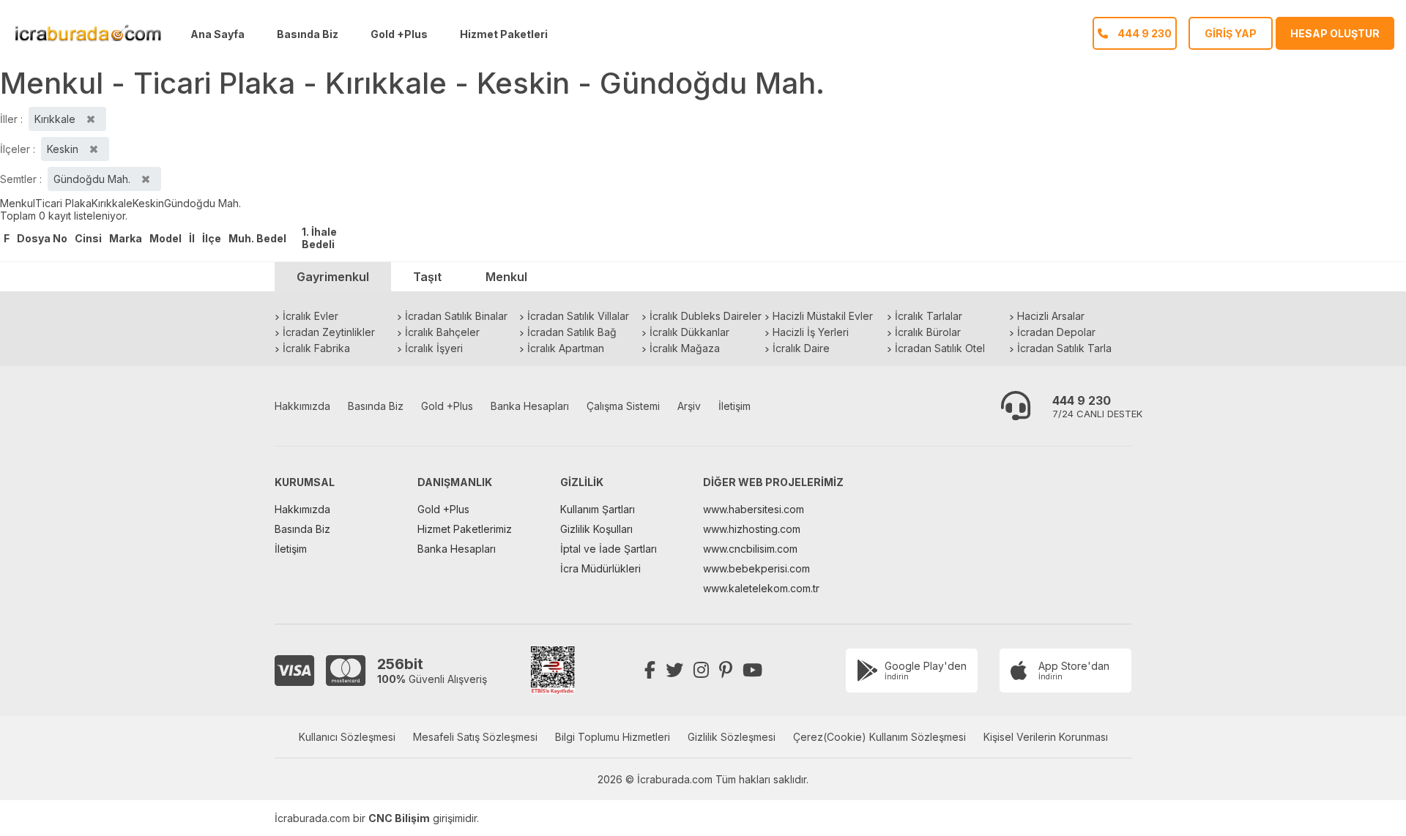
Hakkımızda (302, 406)
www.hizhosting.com (751, 529)
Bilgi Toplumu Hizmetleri (612, 737)
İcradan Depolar (1056, 332)
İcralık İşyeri (434, 348)
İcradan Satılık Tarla (1064, 348)
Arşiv (689, 406)
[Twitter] (674, 670)
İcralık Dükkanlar (689, 332)
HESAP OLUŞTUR (1335, 33)
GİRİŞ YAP (1231, 33)
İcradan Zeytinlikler (329, 332)
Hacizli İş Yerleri (811, 332)
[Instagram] (701, 670)
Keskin (148, 203)
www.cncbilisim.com (750, 548)
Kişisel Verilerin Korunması (1045, 737)
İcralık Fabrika (316, 348)
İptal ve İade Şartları (608, 548)
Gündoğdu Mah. (202, 203)
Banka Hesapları (530, 406)
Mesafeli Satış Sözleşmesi (475, 737)
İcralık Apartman (565, 348)
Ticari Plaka (63, 203)
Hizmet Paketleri (504, 34)
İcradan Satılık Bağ (572, 332)
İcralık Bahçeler (442, 332)
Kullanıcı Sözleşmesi (347, 737)
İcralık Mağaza (685, 348)
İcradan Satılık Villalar (578, 316)
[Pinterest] (725, 670)
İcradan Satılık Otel (940, 348)
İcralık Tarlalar (928, 316)
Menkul (17, 203)
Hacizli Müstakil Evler (823, 316)
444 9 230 (1081, 400)
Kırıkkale (112, 203)
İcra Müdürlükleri (600, 568)
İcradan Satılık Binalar (456, 316)
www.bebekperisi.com (756, 568)
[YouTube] (752, 670)
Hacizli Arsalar (1051, 316)
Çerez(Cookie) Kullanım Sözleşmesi (879, 737)
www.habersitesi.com (753, 509)
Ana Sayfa (217, 34)
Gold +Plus (399, 34)
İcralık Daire (801, 348)
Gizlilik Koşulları (596, 529)
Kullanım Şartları (597, 509)
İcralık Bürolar (928, 332)
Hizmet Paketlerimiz (464, 529)
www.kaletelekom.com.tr (761, 588)
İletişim (734, 406)
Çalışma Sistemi (623, 406)
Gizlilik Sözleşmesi (731, 737)
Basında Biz (307, 34)
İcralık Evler (310, 316)
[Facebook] (649, 670)
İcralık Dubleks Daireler (706, 316)
